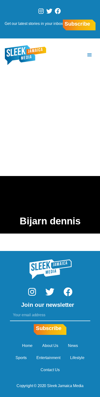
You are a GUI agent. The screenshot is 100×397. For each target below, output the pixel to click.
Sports (21, 358)
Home (27, 346)
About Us (50, 346)
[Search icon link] (75, 55)
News (73, 346)
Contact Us (50, 370)
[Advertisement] (50, 124)
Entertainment (48, 358)
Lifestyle (77, 358)
